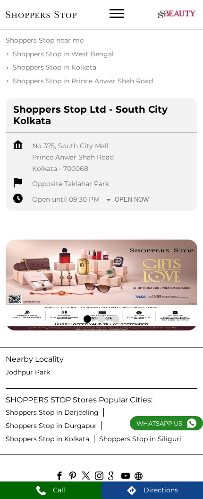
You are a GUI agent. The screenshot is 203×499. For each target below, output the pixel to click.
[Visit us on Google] (114, 477)
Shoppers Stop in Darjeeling (52, 412)
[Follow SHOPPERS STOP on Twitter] (88, 477)
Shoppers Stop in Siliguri (140, 439)
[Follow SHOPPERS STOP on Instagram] (101, 477)
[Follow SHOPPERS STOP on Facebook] (61, 477)
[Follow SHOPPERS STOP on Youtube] (128, 477)
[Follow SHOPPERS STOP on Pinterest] (75, 477)
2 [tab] (101, 319)
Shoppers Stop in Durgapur (51, 425)
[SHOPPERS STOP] (41, 14)
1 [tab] (87, 319)
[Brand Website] (141, 477)
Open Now (132, 199)
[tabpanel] (101, 285)
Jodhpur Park (28, 372)
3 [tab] (115, 319)
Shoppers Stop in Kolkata (47, 439)
